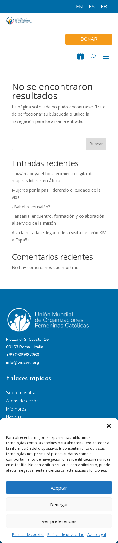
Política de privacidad (65, 534)
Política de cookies (28, 534)
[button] (109, 426)
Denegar (59, 504)
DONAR (88, 39)
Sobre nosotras (22, 393)
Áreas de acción (22, 401)
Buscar (96, 144)
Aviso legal (96, 534)
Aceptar (59, 488)
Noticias (14, 417)
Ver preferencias (59, 521)
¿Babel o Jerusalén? (31, 207)
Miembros (16, 409)
